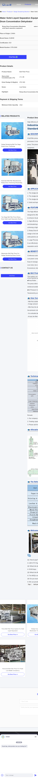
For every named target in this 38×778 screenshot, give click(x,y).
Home (19, 4)
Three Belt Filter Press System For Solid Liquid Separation (13, 629)
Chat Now (12, 57)
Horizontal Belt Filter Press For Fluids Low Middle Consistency (12, 669)
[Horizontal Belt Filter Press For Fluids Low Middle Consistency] (12, 653)
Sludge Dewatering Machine (21, 11)
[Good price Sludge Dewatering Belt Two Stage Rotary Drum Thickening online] (12, 131)
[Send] (35, 775)
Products (28, 4)
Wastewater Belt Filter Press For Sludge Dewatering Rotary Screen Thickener (10, 255)
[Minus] (35, 737)
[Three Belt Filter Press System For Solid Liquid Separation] (12, 613)
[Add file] (2, 775)
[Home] (7, 4)
